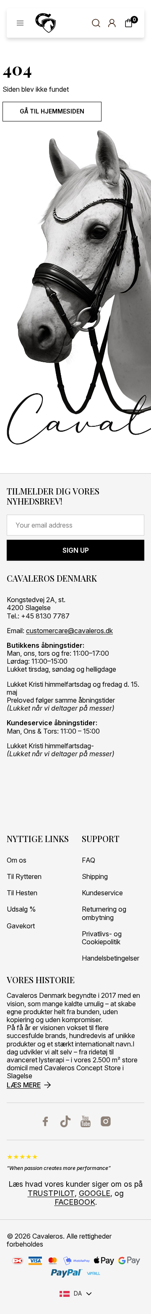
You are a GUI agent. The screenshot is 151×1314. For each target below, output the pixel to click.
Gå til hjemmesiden (52, 111)
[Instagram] (106, 1121)
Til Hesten (22, 893)
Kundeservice (102, 893)
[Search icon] (96, 23)
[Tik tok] (65, 1121)
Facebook (75, 1202)
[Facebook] (45, 1121)
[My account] (112, 23)
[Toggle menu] (20, 23)
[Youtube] (85, 1121)
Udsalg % (21, 909)
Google (94, 1193)
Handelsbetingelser (110, 958)
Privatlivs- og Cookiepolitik (102, 938)
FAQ (88, 860)
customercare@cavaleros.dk (69, 631)
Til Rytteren (24, 877)
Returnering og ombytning (104, 913)
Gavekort (21, 926)
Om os (16, 860)
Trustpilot (51, 1193)
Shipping (95, 877)
